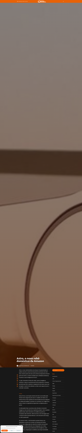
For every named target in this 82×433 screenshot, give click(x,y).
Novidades (32, 365)
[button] (21, 426)
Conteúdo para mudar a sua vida (23, 1)
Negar (12, 430)
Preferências (19, 430)
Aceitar (5, 430)
